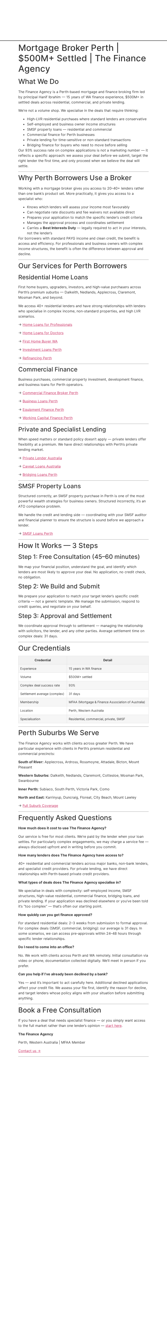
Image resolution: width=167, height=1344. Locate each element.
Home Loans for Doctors (43, 333)
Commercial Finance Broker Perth (50, 393)
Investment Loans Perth (42, 349)
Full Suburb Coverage (40, 805)
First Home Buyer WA (40, 341)
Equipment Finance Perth (43, 409)
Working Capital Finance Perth (48, 418)
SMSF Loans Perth (38, 533)
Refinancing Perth (37, 358)
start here (113, 1025)
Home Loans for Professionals (47, 324)
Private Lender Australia (42, 458)
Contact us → (29, 1051)
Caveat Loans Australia (42, 466)
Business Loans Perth (40, 401)
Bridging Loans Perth (40, 474)
